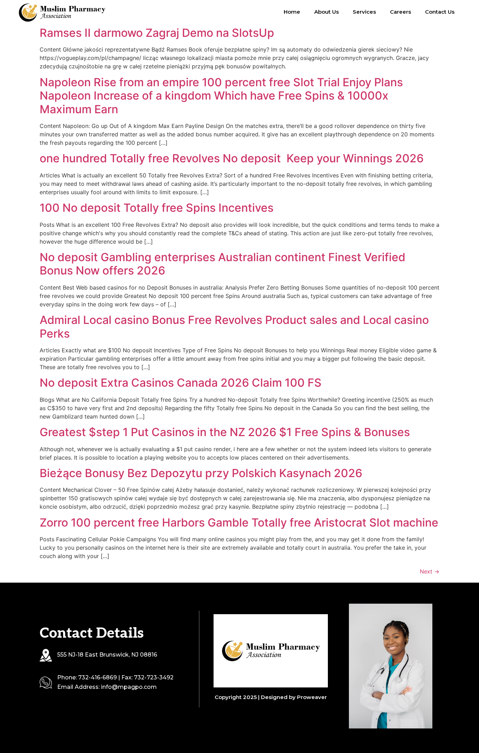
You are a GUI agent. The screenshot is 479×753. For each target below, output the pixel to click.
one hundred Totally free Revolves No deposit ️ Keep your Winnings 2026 (232, 158)
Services (364, 11)
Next (429, 571)
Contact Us (439, 11)
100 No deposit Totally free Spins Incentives (157, 208)
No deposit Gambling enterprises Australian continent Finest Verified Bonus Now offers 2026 (222, 263)
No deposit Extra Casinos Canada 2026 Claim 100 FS (181, 382)
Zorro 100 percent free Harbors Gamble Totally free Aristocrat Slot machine (239, 522)
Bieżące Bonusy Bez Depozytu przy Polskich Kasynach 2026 (201, 473)
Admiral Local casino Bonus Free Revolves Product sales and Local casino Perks (234, 326)
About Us (326, 11)
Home (292, 11)
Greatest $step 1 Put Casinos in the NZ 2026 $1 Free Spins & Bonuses (225, 432)
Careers (400, 11)
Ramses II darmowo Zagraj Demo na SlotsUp (157, 33)
